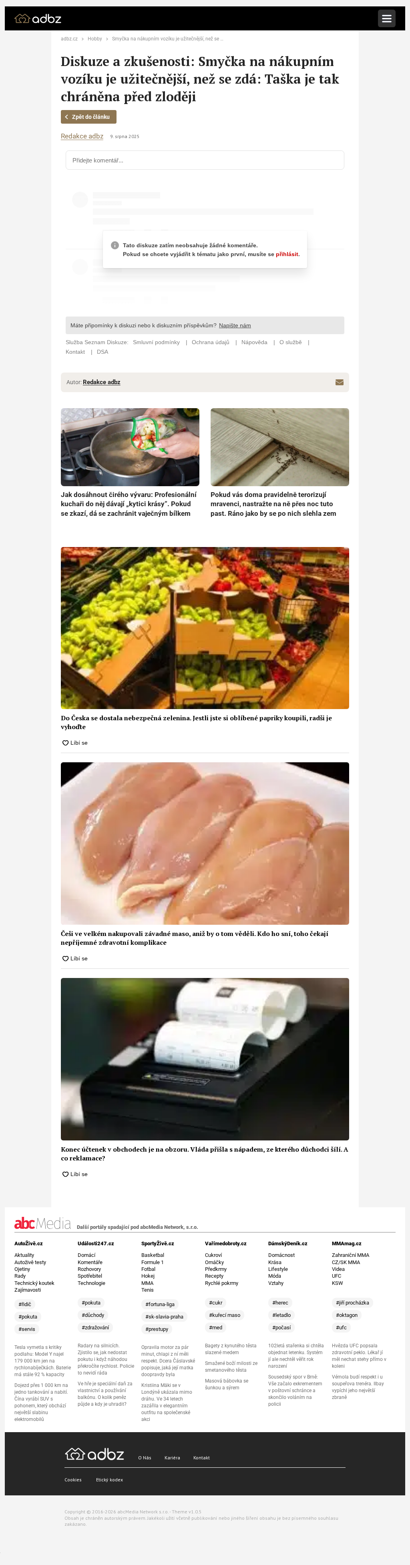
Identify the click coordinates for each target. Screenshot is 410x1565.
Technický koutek (34, 1283)
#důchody (93, 1315)
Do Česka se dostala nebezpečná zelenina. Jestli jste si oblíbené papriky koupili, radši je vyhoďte (196, 722)
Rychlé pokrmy (221, 1283)
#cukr (215, 1303)
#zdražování (95, 1328)
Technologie (91, 1283)
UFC (336, 1276)
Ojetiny (22, 1269)
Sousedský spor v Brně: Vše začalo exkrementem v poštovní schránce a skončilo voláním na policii (295, 1390)
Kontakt (201, 1458)
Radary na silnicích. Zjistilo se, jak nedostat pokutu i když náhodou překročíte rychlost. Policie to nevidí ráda (106, 1359)
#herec (280, 1303)
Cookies (73, 1480)
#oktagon (347, 1315)
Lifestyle (278, 1269)
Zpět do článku (91, 117)
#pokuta (27, 1317)
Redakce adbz (82, 136)
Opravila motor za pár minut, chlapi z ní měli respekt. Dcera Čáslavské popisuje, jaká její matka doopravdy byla (168, 1361)
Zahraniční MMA (350, 1255)
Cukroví (213, 1255)
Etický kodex (109, 1480)
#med (215, 1328)
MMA (147, 1283)
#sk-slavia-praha (164, 1317)
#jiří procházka (352, 1303)
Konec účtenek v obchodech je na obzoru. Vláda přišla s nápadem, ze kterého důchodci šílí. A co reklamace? (204, 1153)
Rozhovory (89, 1269)
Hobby (95, 39)
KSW (337, 1283)
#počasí (281, 1328)
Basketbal (152, 1255)
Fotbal (148, 1269)
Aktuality (24, 1255)
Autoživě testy (30, 1262)
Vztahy (275, 1283)
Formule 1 (152, 1262)
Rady (20, 1276)
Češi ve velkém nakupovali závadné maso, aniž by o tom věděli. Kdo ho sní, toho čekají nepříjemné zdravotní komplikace (194, 938)
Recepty (214, 1276)
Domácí (86, 1255)
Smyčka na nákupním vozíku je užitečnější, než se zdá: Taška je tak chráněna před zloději (208, 39)
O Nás (144, 1458)
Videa (338, 1269)
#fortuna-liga (160, 1304)
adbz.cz (69, 39)
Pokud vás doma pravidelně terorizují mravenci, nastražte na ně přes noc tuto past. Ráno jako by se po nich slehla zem (273, 504)
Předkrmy (216, 1269)
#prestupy (156, 1329)
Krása (274, 1262)
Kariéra (172, 1458)
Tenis (147, 1290)
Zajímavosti (27, 1290)
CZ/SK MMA (346, 1262)
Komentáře (90, 1262)
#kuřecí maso (224, 1315)
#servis (26, 1329)
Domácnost (281, 1255)
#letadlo (281, 1315)
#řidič (24, 1304)
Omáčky (214, 1262)
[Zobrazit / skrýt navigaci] (387, 18)
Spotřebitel (90, 1276)
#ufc (341, 1328)
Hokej (148, 1276)
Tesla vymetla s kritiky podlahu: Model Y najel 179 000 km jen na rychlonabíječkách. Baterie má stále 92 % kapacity (42, 1361)
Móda (274, 1276)
